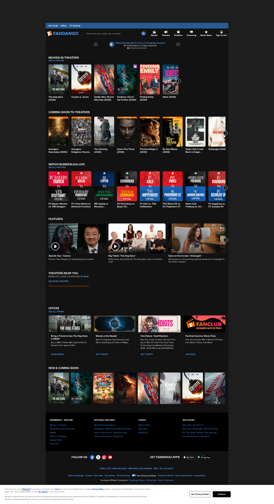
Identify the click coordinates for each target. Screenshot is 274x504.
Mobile (53, 432)
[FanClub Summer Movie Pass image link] (204, 323)
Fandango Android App (204, 457)
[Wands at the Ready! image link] (114, 323)
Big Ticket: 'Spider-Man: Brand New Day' (200, 428)
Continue (222, 494)
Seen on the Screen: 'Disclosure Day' (110, 432)
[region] (137, 494)
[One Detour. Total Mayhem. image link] (159, 323)
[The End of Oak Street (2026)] (170, 388)
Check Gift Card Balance (113, 468)
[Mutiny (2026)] (215, 388)
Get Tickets (102, 354)
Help (155, 468)
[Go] (143, 33)
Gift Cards (53, 26)
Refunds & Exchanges (140, 468)
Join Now (190, 354)
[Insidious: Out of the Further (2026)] (81, 388)
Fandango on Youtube (110, 457)
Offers (64, 26)
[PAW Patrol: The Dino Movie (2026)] (103, 388)
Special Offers (56, 440)
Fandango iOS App (189, 457)
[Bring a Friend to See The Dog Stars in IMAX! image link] (70, 323)
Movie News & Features (104, 425)
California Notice (166, 475)
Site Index (98, 475)
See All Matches (57, 167)
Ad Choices (110, 475)
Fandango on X (98, 457)
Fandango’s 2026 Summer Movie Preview (112, 428)
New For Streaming (58, 436)
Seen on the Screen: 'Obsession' (108, 436)
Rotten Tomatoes (166, 480)
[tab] (128, 48)
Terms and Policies (184, 475)
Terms (57, 489)
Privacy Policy (123, 475)
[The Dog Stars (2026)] (59, 388)
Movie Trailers (144, 425)
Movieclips (143, 432)
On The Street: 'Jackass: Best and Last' (200, 432)
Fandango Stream (137, 480)
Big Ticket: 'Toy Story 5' (193, 425)
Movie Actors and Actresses (62, 428)
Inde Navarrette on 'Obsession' (196, 436)
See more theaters (58, 281)
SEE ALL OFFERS (56, 311)
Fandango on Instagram (104, 457)
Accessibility (200, 475)
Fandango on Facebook (92, 457)
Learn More (57, 354)
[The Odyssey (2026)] (125, 388)
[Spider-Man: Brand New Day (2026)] (148, 388)
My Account (166, 468)
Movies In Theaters (58, 425)
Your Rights (43, 491)
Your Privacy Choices (146, 475)
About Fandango (75, 475)
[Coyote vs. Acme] (192, 388)
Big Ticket (142, 428)
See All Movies (56, 60)
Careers (88, 475)
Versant (26, 489)
